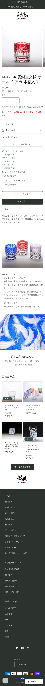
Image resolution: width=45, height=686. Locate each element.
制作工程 (8, 575)
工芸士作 (8, 614)
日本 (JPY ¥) (21, 664)
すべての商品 (10, 608)
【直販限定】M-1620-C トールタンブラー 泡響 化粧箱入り (32, 449)
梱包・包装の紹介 (12, 592)
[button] (3, 16)
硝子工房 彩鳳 (24, 682)
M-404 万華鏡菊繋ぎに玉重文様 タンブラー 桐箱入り (33, 407)
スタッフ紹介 (10, 513)
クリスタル (9, 625)
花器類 (7, 631)
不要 (8, 155)
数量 (3, 95)
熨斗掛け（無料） (10, 158)
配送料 (10, 91)
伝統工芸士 (9, 519)
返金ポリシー (10, 548)
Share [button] (7, 209)
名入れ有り (11, 176)
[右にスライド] (28, 71)
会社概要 (8, 502)
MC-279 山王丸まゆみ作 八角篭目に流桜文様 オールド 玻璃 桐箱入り (11, 446)
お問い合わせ (10, 507)
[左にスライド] (17, 71)
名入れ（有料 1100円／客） (14, 172)
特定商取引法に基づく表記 (16, 553)
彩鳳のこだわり (11, 581)
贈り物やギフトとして (14, 586)
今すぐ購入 (23, 201)
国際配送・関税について (15, 536)
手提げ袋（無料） (10, 165)
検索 (7, 637)
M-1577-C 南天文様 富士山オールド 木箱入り (11, 407)
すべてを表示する (22, 467)
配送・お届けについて (14, 530)
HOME (7, 496)
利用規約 (8, 525)
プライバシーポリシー (14, 542)
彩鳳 (7, 620)
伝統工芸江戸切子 (12, 569)
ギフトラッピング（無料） (13, 151)
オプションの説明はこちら (22, 144)
